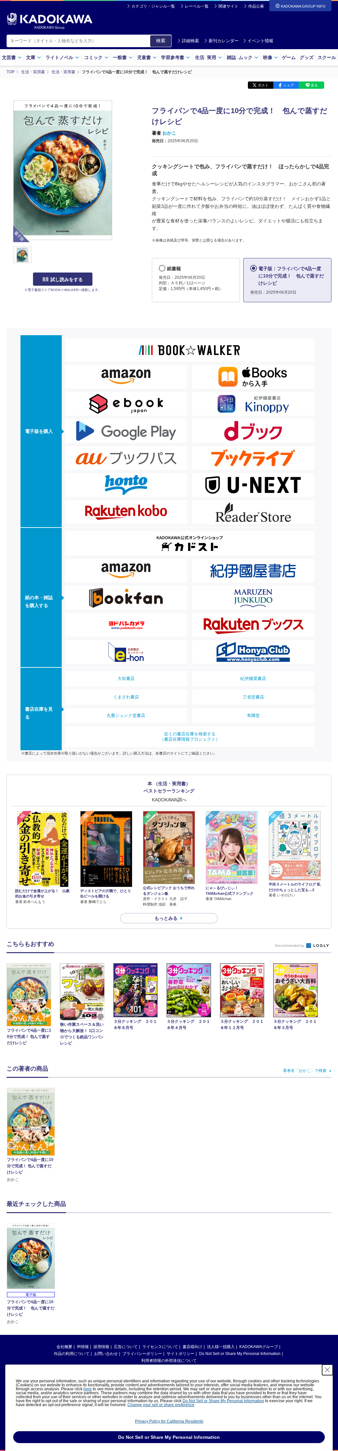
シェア (288, 85)
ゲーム (289, 57)
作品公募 (256, 6)
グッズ (307, 57)
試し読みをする (67, 279)
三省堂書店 (253, 696)
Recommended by (290, 946)
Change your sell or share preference (160, 1405)
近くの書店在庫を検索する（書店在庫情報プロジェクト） (190, 736)
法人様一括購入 (221, 1346)
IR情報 (83, 1346)
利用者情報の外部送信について (169, 1360)
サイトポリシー (180, 1353)
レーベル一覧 (197, 6)
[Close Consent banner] (327, 1370)
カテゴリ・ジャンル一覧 (153, 6)
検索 (160, 40)
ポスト (263, 85)
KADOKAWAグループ (258, 1346)
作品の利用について (71, 1353)
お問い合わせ (106, 1353)
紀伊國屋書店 (253, 678)
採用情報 (101, 1346)
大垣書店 (126, 678)
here (88, 1389)
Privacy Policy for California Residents (169, 1421)
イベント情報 (260, 40)
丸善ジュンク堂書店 (126, 715)
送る (314, 85)
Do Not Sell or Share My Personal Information (240, 1354)
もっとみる (166, 918)
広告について (126, 1346)
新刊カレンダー (224, 40)
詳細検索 (190, 40)
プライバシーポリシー (142, 1353)
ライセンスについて (160, 1346)
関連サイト (228, 6)
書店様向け (192, 1346)
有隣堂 (253, 715)
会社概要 (64, 1346)
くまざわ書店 (126, 696)
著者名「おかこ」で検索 (304, 1070)
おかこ (169, 133)
